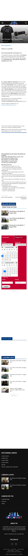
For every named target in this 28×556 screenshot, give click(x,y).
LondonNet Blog (5, 499)
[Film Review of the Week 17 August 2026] (5, 226)
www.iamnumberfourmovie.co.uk (8, 105)
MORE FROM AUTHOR (9, 207)
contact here (21, 534)
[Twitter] (16, 544)
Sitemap (3, 464)
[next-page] (5, 232)
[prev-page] (2, 232)
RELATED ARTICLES (8, 204)
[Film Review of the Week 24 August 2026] (5, 213)
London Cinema (5, 456)
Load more (13, 395)
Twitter (3, 503)
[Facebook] (12, 544)
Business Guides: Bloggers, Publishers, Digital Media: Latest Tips (17, 390)
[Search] (26, 23)
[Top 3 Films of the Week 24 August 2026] (5, 219)
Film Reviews (4, 214)
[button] (2, 23)
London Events (4, 462)
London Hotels (4, 460)
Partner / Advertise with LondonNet (9, 467)
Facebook (3, 501)
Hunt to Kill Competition (7, 197)
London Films (4, 458)
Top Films (3, 221)
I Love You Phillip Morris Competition (21, 198)
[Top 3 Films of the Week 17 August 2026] (5, 383)
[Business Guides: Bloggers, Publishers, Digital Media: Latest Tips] (5, 390)
